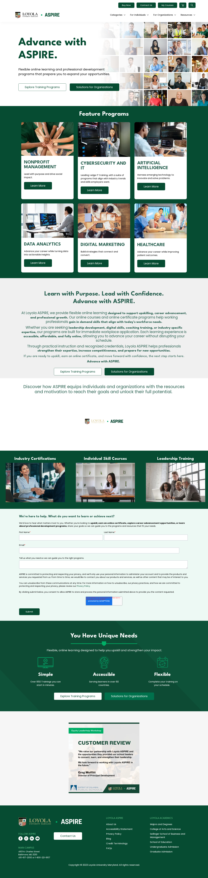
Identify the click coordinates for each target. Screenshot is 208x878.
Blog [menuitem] (108, 838)
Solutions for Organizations (94, 87)
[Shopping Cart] (182, 5)
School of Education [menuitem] (161, 842)
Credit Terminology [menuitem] (117, 843)
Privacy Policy (83, 586)
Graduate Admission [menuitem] (161, 851)
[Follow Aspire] (20, 838)
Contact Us (146, 5)
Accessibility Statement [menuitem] (119, 829)
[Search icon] (192, 5)
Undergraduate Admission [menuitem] (164, 846)
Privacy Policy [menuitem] (113, 834)
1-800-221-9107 (42, 857)
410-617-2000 (25, 857)
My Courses (167, 5)
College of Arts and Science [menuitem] (165, 829)
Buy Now (126, 5)
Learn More (38, 186)
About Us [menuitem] (111, 824)
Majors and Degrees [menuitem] (161, 824)
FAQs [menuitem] (109, 848)
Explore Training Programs (42, 87)
